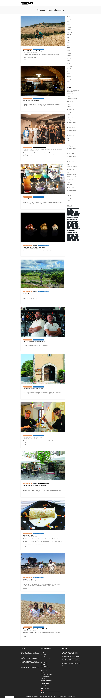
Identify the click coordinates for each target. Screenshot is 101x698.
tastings (72, 234)
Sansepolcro (69, 230)
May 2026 (68, 24)
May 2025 (68, 40)
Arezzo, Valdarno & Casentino (46, 668)
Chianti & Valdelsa (44, 654)
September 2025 (69, 35)
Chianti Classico (69, 213)
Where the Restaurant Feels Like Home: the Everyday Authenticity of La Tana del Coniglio (42, 149)
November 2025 (69, 32)
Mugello (68, 140)
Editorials (42, 650)
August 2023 (69, 50)
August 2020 (69, 81)
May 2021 (68, 73)
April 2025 (68, 42)
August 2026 (69, 19)
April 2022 (68, 63)
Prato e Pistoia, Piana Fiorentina (39, 147)
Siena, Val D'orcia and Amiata (44, 245)
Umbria (76, 662)
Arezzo (78, 208)
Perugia (77, 226)
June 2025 (68, 39)
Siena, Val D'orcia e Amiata (71, 176)
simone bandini (69, 232)
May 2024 (68, 47)
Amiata (68, 208)
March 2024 (69, 48)
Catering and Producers (71, 91)
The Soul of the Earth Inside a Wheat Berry (32, 51)
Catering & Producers (28, 147)
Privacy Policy (43, 685)
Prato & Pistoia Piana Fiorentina (33, 150)
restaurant (78, 228)
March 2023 (69, 53)
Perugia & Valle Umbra (44, 666)
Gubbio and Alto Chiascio (71, 117)
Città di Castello (76, 213)
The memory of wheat (28, 579)
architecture (73, 208)
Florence (68, 219)
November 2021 (69, 66)
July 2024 (68, 45)
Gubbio (78, 656)
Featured (35, 245)
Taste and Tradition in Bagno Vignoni (31, 100)
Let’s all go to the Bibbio (28, 535)
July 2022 (68, 60)
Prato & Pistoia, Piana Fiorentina (46, 674)
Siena (74, 230)
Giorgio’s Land (26, 293)
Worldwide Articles (70, 195)
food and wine (74, 219)
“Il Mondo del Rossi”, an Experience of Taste (32, 437)
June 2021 (68, 71)
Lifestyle (68, 96)
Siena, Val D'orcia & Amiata (33, 52)
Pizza (73, 228)
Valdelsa (70, 663)
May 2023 (68, 52)
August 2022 (69, 58)
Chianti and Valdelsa (70, 108)
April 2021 (68, 74)
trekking (70, 662)
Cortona (68, 215)
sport (68, 234)
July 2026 (68, 21)
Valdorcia (74, 239)
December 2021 (69, 65)
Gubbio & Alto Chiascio (44, 678)
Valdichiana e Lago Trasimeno (72, 194)
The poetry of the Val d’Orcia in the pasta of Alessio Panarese (36, 629)
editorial (77, 215)
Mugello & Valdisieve (44, 662)
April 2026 (68, 26)
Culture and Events (70, 93)
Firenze (42, 660)
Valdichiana (69, 239)
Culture (73, 215)
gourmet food (75, 221)
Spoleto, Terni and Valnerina (71, 177)
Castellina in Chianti (65, 652)
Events (68, 217)
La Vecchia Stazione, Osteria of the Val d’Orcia (33, 388)
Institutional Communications (71, 94)
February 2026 (69, 29)
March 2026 (69, 27)
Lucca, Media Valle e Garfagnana (46, 680)
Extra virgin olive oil (74, 217)
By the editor (69, 106)
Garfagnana (69, 221)
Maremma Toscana (44, 670)
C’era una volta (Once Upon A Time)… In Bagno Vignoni (34, 485)
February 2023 (69, 55)
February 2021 (69, 78)
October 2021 (69, 68)
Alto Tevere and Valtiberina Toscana (73, 90)
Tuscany (73, 662)
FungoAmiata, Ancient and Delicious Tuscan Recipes (34, 247)
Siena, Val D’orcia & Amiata (45, 656)
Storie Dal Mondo (44, 664)
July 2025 (68, 37)
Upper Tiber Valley (65, 663)
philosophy (69, 228)
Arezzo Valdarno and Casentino (72, 98)
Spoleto (74, 232)
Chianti (70, 652)
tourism (76, 234)
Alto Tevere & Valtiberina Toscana (46, 658)
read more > (25, 59)
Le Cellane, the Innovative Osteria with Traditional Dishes (35, 341)
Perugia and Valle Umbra (71, 151)
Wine (78, 239)
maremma (68, 226)
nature (73, 226)
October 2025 (69, 34)
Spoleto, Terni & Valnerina (45, 676)
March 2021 (69, 76)
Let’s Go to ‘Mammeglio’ (28, 198)
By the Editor (43, 652)
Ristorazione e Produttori (71, 141)
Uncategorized (69, 184)
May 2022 (68, 61)
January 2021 (69, 79)
